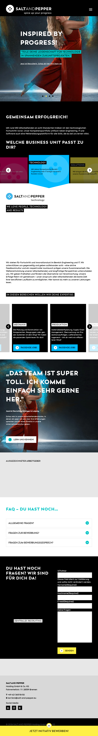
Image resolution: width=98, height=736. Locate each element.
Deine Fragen (64, 610)
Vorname (67, 585)
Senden (69, 650)
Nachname (68, 593)
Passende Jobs (29, 347)
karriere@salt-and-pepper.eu (22, 698)
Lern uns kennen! (24, 439)
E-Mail (65, 601)
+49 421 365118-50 (16, 694)
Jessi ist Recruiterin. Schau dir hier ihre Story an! (41, 64)
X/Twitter (62, 571)
